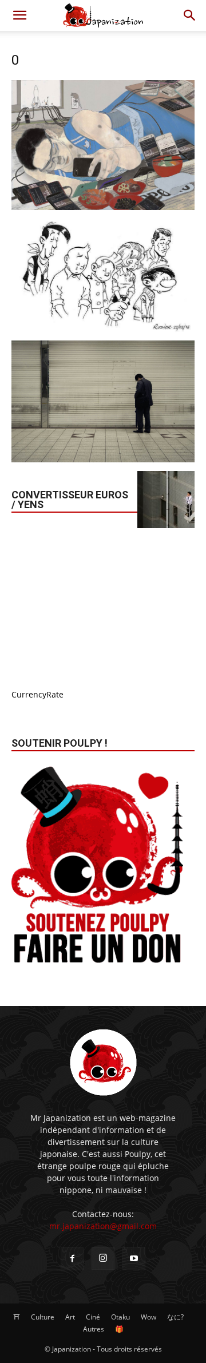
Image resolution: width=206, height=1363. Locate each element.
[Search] (190, 15)
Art (70, 1317)
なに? (175, 1317)
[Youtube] (133, 1258)
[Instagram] (103, 1258)
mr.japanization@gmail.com (103, 1226)
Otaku (120, 1317)
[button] (19, 15)
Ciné (93, 1317)
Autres (93, 1329)
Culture (42, 1317)
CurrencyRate (37, 694)
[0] (103, 207)
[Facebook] (72, 1258)
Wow (148, 1317)
